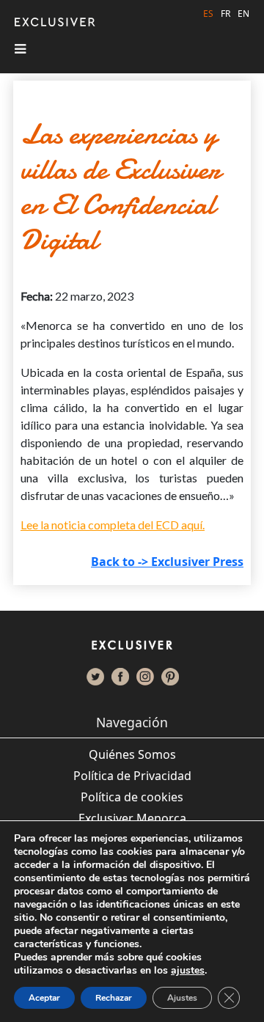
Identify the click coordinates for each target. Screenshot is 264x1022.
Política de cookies (132, 797)
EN (243, 13)
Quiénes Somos (132, 754)
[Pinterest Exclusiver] (170, 676)
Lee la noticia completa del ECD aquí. (113, 525)
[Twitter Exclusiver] (95, 676)
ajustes (188, 970)
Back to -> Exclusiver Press (167, 562)
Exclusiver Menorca (132, 818)
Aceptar (44, 998)
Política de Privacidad (132, 776)
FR (225, 13)
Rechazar (113, 998)
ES (208, 13)
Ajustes (182, 998)
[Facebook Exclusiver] (120, 676)
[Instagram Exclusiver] (145, 676)
